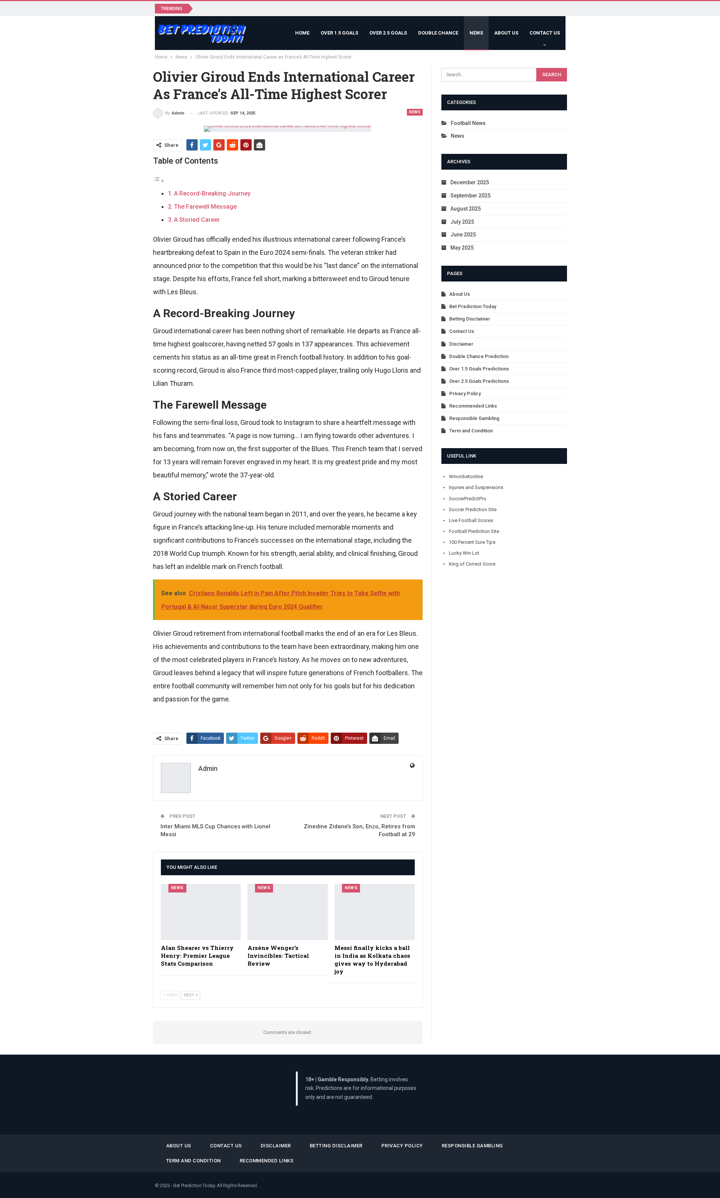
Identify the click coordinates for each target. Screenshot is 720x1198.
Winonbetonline (466, 476)
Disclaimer (461, 344)
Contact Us (545, 33)
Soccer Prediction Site (472, 509)
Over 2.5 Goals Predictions (479, 381)
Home (302, 33)
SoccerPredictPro (467, 498)
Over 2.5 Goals (388, 33)
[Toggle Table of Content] (158, 180)
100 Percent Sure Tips (472, 542)
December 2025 (469, 182)
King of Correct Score (472, 564)
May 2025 (462, 248)
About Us (506, 33)
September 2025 (470, 196)
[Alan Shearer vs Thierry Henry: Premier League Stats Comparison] (201, 912)
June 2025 (463, 235)
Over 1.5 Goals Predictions (479, 369)
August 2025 (465, 209)
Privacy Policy (465, 393)
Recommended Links (473, 406)
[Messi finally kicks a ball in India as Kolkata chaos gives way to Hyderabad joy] (374, 912)
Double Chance (438, 33)
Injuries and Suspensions (476, 487)
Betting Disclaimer (469, 319)
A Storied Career (197, 219)
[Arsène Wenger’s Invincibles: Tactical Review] (288, 912)
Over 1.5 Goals (339, 33)
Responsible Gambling (474, 418)
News (476, 33)
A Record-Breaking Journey (212, 193)
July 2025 (462, 222)
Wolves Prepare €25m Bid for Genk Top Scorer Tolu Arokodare (277, 8)
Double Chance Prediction (478, 356)
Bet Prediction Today (472, 306)
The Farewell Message (205, 206)
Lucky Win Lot (464, 553)
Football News (468, 123)
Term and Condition (471, 430)
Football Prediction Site (474, 531)
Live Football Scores (471, 520)
